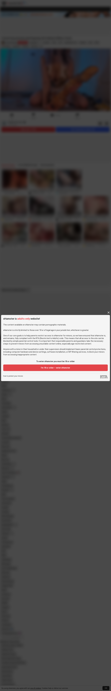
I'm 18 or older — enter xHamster (55, 368)
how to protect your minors (13, 376)
